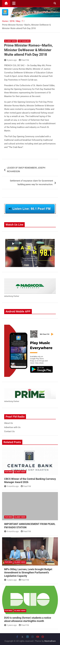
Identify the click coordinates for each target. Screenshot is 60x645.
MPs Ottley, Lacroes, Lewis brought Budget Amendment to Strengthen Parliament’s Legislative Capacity (28, 572)
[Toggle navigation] (14, 3)
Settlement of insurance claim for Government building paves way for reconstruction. (31, 182)
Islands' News (10, 41)
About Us (8, 423)
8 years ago (12, 60)
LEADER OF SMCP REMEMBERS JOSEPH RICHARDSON (26, 170)
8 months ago (13, 531)
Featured (8, 472)
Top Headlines (24, 41)
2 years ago (12, 580)
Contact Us (9, 431)
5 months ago (13, 486)
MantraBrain (50, 641)
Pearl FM (25, 60)
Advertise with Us (12, 427)
